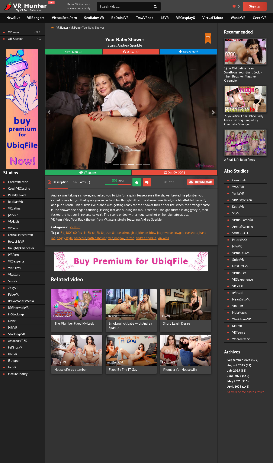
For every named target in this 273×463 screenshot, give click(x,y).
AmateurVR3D (17, 341)
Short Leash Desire (176, 323)
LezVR (12, 367)
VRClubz (238, 306)
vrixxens (163, 238)
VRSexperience (242, 279)
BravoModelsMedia (21, 301)
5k (89, 233)
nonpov (119, 238)
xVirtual (237, 293)
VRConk (13, 228)
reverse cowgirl (173, 233)
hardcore (80, 238)
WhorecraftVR (242, 339)
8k (102, 233)
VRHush (13, 222)
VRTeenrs (238, 332)
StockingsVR (16, 334)
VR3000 (237, 286)
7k (98, 233)
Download (203, 182)
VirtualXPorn (241, 253)
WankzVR (238, 17)
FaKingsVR (15, 347)
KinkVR (13, 321)
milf (110, 238)
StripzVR (238, 260)
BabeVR (13, 294)
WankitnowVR (241, 319)
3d (62, 233)
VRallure (14, 275)
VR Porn (75, 227)
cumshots (191, 233)
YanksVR (238, 193)
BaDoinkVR (120, 17)
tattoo (129, 238)
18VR (164, 17)
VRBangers (35, 17)
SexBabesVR (94, 17)
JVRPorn (13, 255)
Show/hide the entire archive (245, 392)
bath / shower (96, 238)
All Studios (15, 39)
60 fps (77, 233)
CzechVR (260, 17)
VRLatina (14, 208)
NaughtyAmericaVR (21, 248)
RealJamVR (15, 202)
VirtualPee (239, 273)
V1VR (236, 213)
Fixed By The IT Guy (123, 369)
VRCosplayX (185, 17)
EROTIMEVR (240, 266)
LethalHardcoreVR (20, 235)
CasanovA (239, 180)
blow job (155, 233)
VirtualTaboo (212, 17)
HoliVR (12, 354)
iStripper (14, 361)
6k (93, 233)
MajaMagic (239, 313)
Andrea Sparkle (130, 45)
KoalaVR (238, 207)
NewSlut (13, 17)
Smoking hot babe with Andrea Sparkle (130, 325)
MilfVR (12, 327)
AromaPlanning (242, 226)
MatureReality (18, 374)
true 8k (110, 233)
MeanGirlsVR (241, 299)
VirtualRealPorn (64, 17)
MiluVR (237, 246)
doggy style (65, 238)
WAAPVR (238, 187)
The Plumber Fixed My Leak (74, 323)
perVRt (13, 215)
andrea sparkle (146, 238)
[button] (49, 112)
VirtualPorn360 (242, 220)
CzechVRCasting (19, 188)
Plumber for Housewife (180, 369)
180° (68, 233)
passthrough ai (127, 233)
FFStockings (16, 314)
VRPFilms (14, 268)
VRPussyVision (242, 200)
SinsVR (12, 281)
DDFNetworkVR (18, 308)
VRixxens (90, 173)
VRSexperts (16, 261)
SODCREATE (240, 233)
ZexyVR (13, 288)
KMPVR (237, 326)
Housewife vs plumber (70, 369)
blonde (143, 233)
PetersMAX (239, 240)
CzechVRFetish (18, 182)
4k (84, 233)
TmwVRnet (144, 17)
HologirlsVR (16, 241)
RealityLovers (17, 195)
